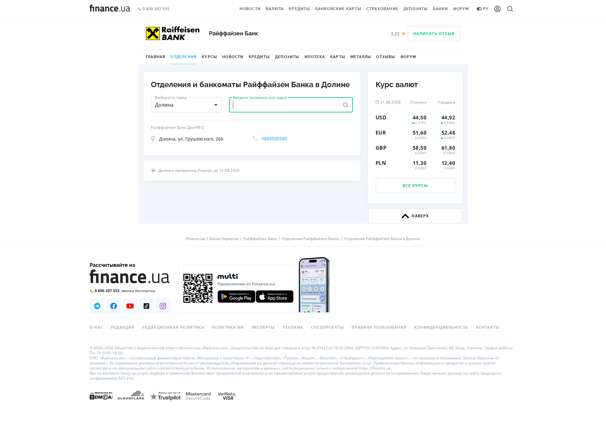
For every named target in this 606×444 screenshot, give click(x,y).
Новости (250, 9)
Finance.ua (195, 238)
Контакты (488, 327)
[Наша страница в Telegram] (97, 306)
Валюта (275, 9)
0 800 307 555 (156, 9)
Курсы (209, 57)
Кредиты (299, 9)
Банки (440, 9)
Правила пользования (379, 327)
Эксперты (263, 327)
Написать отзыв (433, 33)
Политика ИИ (228, 327)
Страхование (382, 9)
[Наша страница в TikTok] (146, 306)
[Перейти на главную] (110, 9)
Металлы (360, 57)
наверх (420, 216)
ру (486, 9)
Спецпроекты (327, 327)
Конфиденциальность (441, 327)
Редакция (123, 327)
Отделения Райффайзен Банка (310, 238)
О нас (96, 327)
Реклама (293, 327)
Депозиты (415, 9)
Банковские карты (338, 9)
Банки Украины (224, 238)
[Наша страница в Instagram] (162, 306)
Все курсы (415, 185)
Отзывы (385, 57)
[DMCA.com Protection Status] (101, 396)
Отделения (183, 57)
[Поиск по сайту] (510, 9)
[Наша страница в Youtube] (130, 306)
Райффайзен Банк (260, 238)
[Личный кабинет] (497, 9)
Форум (461, 9)
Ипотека (315, 57)
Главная (155, 57)
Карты (337, 57)
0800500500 (274, 138)
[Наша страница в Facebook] (113, 306)
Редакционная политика (173, 327)
